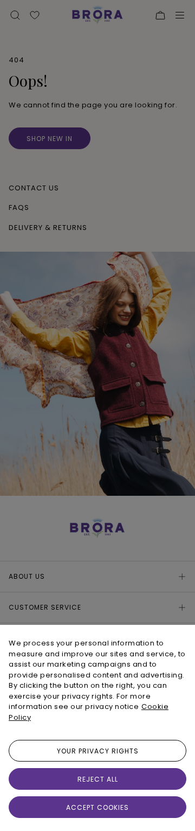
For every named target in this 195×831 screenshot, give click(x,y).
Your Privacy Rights (98, 751)
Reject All (97, 779)
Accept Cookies (97, 807)
